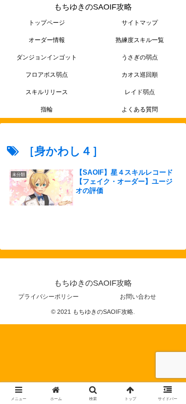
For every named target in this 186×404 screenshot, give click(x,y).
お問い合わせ (138, 296)
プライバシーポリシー (48, 296)
